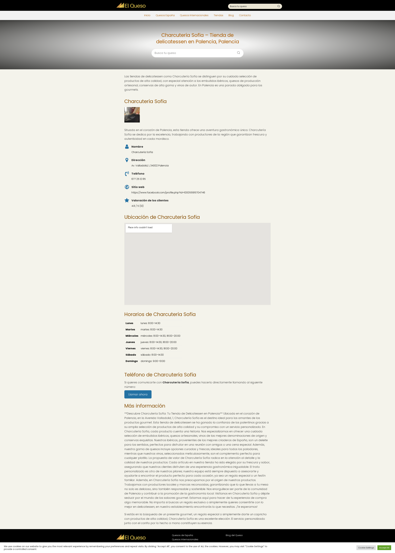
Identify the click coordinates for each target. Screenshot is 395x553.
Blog (231, 15)
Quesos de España (182, 535)
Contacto (245, 15)
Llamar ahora (138, 394)
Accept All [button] (384, 547)
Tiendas (218, 15)
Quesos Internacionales (194, 15)
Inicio (147, 15)
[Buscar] (278, 6)
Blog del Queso (234, 535)
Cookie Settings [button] (366, 547)
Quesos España (165, 15)
